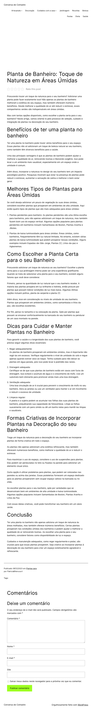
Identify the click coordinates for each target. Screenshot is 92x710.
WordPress (83, 705)
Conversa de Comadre (15, 5)
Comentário (13, 618)
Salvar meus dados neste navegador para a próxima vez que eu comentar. (46, 681)
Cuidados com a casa (46, 10)
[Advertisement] (46, 46)
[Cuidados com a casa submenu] (56, 10)
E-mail (11, 658)
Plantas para (31, 568)
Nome (10, 646)
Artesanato (16, 10)
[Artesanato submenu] (21, 10)
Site (9, 669)
